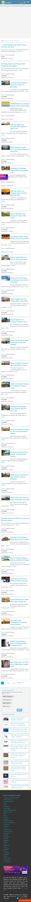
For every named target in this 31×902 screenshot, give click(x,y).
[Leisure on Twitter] (26, 898)
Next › (9, 683)
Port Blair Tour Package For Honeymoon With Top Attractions (19, 85)
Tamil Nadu (7, 852)
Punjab (5, 847)
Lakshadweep (7, 829)
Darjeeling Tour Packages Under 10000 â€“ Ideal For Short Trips (18, 408)
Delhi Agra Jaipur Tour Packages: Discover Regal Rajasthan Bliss (18, 193)
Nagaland (6, 840)
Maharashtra (7, 833)
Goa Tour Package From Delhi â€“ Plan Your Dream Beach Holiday (19, 431)
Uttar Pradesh (7, 858)
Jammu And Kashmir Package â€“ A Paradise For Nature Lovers (19, 386)
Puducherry (7, 845)
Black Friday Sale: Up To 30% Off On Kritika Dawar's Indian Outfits (19, 664)
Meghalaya (6, 836)
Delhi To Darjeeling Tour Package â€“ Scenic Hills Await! (18, 216)
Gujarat (6, 817)
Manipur (6, 835)
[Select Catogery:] (8, 696)
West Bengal (7, 861)
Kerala (5, 828)
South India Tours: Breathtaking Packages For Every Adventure (19, 622)
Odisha (5, 842)
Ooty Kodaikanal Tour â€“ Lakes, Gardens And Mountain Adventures (19, 149)
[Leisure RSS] (20, 898)
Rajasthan (6, 849)
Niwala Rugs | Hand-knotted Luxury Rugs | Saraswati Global (18, 755)
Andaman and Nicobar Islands (11, 797)
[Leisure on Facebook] (24, 898)
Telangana (6, 854)
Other (5, 843)
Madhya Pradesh (8, 831)
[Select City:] (6, 706)
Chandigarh (7, 806)
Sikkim (5, 851)
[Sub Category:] (7, 700)
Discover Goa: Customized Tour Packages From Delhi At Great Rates (19, 280)
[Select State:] (7, 703)
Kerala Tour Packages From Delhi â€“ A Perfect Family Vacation (19, 454)
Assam (5, 803)
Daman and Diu (8, 812)
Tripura (5, 856)
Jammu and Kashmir (9, 822)
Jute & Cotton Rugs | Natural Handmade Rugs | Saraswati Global (18, 768)
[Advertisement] (15, 22)
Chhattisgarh (7, 808)
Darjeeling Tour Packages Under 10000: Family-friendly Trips (19, 170)
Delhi (2, 55)
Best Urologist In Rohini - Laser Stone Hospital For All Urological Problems (19, 748)
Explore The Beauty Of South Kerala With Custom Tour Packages (19, 342)
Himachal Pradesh (8, 820)
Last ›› (14, 683)
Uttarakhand (7, 859)
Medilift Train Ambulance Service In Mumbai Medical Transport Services (18, 643)
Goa (5, 815)
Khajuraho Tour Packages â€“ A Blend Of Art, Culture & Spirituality (19, 477)
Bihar (5, 805)
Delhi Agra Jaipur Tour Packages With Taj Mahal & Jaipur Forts (18, 126)
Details (20, 51)
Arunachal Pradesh (9, 801)
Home (3, 41)
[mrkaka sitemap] (18, 898)
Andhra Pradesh (8, 799)
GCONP (19, 896)
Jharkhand (6, 824)
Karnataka (6, 826)
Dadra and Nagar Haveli (10, 810)
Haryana (6, 819)
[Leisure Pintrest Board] (22, 898)
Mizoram (6, 838)
